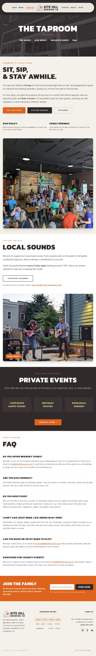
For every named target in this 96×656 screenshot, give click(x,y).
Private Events (60, 40)
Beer (14, 7)
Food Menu (63, 110)
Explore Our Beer (39, 110)
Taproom (30, 7)
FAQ (74, 40)
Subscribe (84, 587)
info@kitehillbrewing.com (21, 464)
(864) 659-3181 (86, 625)
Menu (21, 7)
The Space (25, 40)
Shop (80, 7)
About (74, 7)
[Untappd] (92, 630)
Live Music (41, 40)
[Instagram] (82, 630)
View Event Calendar (18, 278)
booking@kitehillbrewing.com (46, 285)
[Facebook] (87, 630)
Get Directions (14, 110)
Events (65, 7)
